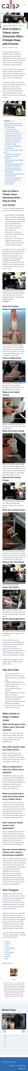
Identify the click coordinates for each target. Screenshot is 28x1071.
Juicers (21, 25)
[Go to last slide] (4, 1031)
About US (12, 1066)
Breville (7, 941)
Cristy (5, 47)
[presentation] (14, 1021)
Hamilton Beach (10, 948)
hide (13, 121)
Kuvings (7, 954)
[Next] (23, 1031)
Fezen (7, 946)
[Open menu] (24, 5)
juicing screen (17, 221)
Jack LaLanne (9, 952)
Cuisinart (8, 943)
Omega (7, 956)
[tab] (5, 1038)
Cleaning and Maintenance (10, 25)
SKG (6, 958)
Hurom (7, 950)
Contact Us (21, 1068)
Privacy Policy (21, 1066)
